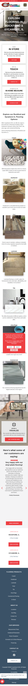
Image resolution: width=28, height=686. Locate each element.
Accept (10, 347)
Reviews (13, 619)
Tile (14, 589)
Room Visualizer (13, 636)
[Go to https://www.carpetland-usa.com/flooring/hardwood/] (14, 194)
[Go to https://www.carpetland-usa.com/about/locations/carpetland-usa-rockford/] (14, 536)
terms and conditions (12, 342)
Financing (13, 642)
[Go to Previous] (2, 488)
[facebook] (14, 655)
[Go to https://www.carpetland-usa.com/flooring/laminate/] (14, 267)
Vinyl (13, 586)
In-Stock (13, 599)
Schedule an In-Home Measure (13, 639)
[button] (14, 60)
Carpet (13, 576)
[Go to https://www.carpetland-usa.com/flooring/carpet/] (14, 155)
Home (2, 9)
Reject (18, 347)
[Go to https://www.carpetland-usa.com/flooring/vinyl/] (14, 230)
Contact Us (14, 616)
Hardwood (13, 579)
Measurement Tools (13, 629)
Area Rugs (14, 592)
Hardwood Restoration (14, 632)
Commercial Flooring (13, 596)
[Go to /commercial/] (14, 375)
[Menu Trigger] (25, 4)
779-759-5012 (13, 0)
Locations (13, 609)
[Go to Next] (26, 488)
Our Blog (13, 612)
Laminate (13, 582)
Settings (14, 349)
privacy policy (16, 340)
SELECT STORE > (20, 0)
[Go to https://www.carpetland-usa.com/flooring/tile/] (14, 304)
